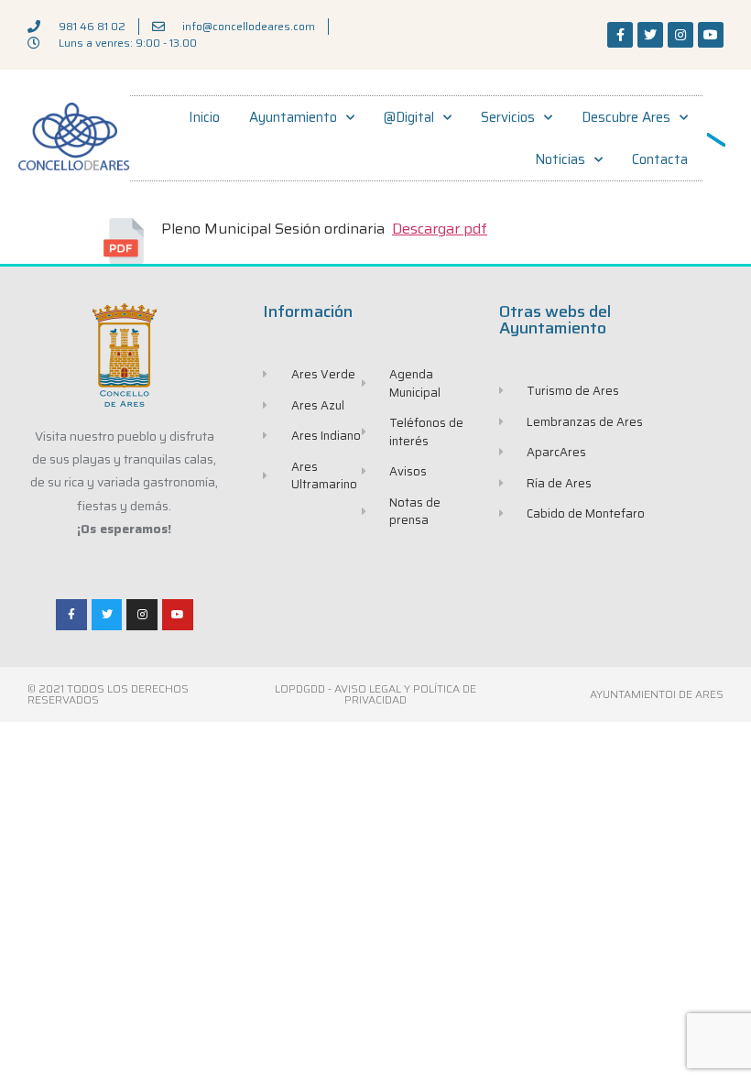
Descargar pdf (439, 228)
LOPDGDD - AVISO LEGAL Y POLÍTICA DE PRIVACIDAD (375, 694)
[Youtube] (711, 35)
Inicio (204, 117)
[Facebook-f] (620, 35)
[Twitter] (650, 35)
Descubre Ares (626, 117)
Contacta (660, 159)
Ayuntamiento (293, 117)
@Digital (409, 117)
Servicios (508, 117)
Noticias (560, 159)
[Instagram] (680, 35)
